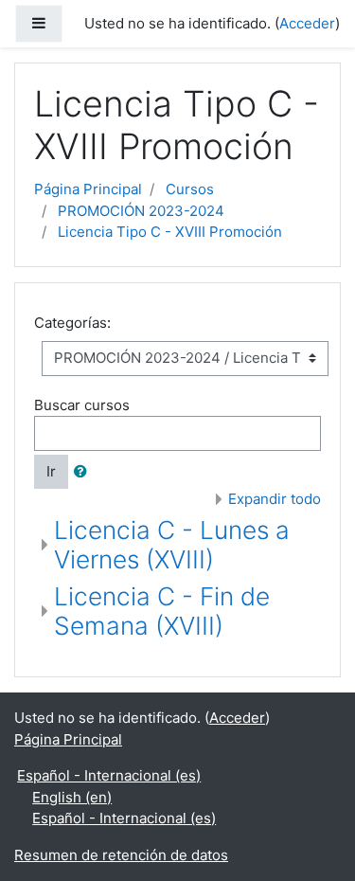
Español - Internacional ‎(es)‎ (109, 775)
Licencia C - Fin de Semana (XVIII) (162, 611)
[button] (84, 472)
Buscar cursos (82, 405)
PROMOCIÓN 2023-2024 (141, 211)
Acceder (307, 23)
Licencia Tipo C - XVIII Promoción (170, 232)
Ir (51, 471)
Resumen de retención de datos (121, 855)
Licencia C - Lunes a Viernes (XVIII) (172, 545)
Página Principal (88, 189)
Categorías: (72, 323)
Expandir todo (274, 499)
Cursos (190, 189)
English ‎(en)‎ (72, 797)
